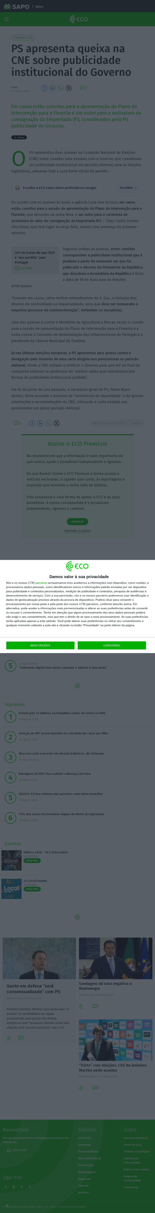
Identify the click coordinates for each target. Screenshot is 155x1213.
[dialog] (77, 606)
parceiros (41, 582)
